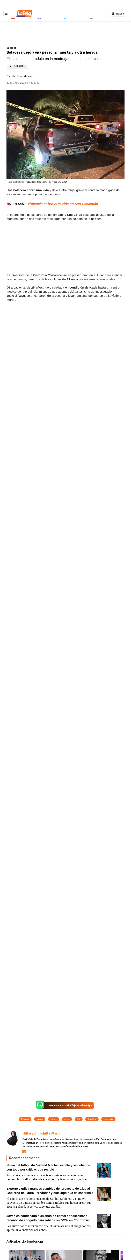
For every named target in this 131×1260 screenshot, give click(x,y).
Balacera (25, 1119)
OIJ (78, 1119)
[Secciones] (6, 13)
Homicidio (108, 1119)
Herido (54, 1119)
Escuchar (19, 65)
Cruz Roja (92, 1119)
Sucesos (11, 47)
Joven (66, 1119)
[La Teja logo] (24, 13)
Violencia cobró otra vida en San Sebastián (63, 204)
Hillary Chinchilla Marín (22, 76)
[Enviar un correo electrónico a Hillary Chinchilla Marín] (24, 1152)
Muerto (40, 1119)
